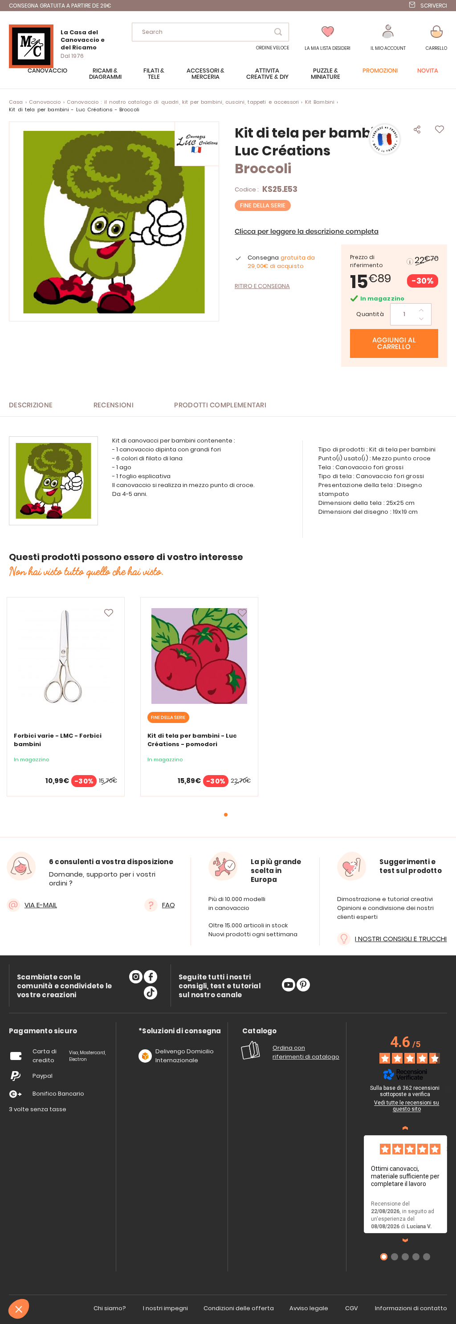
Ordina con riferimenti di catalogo (306, 1052)
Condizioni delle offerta (239, 1308)
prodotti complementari (220, 405)
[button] (388, 38)
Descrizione (31, 405)
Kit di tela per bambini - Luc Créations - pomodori (192, 739)
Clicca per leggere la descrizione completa (307, 231)
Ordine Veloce (272, 48)
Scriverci (433, 5)
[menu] (228, 78)
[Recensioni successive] (405, 1240)
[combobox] (210, 32)
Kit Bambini (320, 102)
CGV (351, 1308)
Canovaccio (45, 102)
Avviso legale (308, 1308)
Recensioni (114, 405)
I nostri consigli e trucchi (401, 938)
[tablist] (43, 1031)
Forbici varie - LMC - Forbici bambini (58, 739)
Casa (16, 102)
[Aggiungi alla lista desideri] (108, 613)
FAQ (168, 905)
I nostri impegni (165, 1308)
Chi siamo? (110, 1308)
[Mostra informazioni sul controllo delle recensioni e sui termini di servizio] (448, 1089)
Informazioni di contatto (411, 1308)
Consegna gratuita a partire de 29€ (60, 5)
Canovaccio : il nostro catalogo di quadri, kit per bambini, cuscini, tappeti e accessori (183, 102)
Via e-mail (40, 905)
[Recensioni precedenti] (405, 1128)
